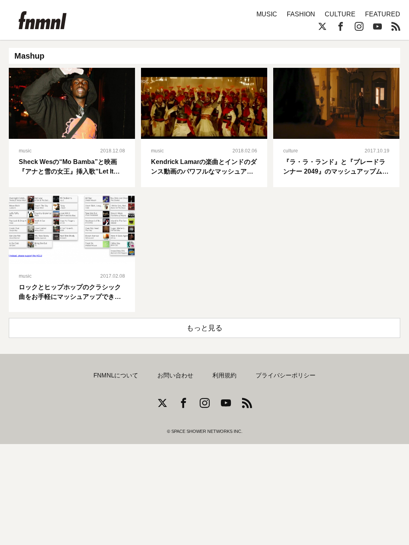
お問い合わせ (175, 375)
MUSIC (266, 14)
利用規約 (224, 375)
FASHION (301, 14)
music (25, 150)
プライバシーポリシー (286, 375)
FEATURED (382, 14)
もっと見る (204, 328)
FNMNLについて (115, 375)
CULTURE (340, 14)
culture (290, 150)
